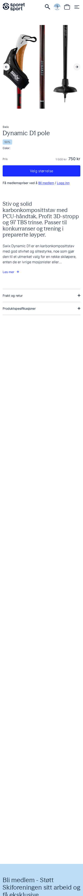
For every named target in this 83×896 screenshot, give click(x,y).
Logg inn (63, 183)
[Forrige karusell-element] (6, 67)
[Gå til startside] (14, 7)
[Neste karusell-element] (76, 67)
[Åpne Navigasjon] (76, 6)
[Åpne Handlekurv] (67, 6)
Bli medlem (46, 183)
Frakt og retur (13, 295)
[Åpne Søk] (47, 6)
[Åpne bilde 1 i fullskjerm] (41, 67)
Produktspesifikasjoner (19, 308)
